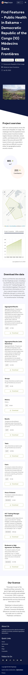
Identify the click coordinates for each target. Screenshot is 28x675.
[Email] (21, 660)
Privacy (3, 672)
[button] (5, 192)
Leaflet (7, 226)
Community (14, 2)
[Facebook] (3, 660)
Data (3, 646)
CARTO (23, 226)
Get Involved (5, 644)
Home (3, 641)
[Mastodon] (6, 660)
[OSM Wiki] (17, 660)
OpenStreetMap (13, 226)
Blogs (3, 648)
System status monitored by (8, 669)
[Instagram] (10, 660)
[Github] (13, 660)
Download (15, 333)
